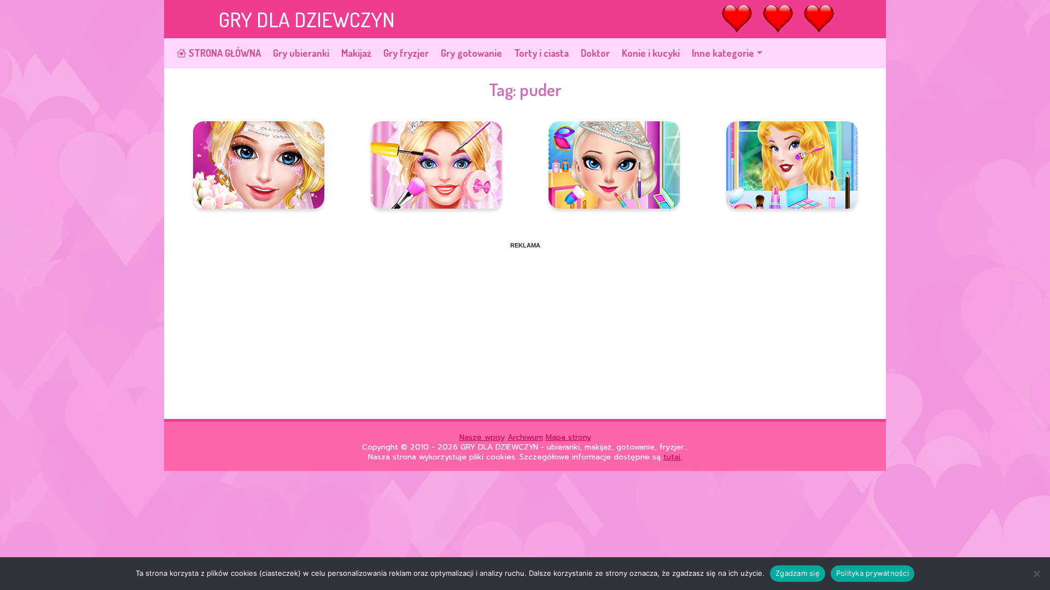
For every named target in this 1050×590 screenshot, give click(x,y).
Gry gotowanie (471, 53)
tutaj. (672, 457)
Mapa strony (568, 437)
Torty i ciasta (541, 53)
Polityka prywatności (872, 573)
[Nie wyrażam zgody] (1036, 573)
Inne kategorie (723, 53)
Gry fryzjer (406, 53)
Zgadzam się (797, 573)
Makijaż (356, 53)
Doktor (595, 53)
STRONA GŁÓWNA (223, 53)
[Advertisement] (525, 326)
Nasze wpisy (482, 437)
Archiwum (525, 437)
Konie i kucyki (651, 53)
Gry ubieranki (301, 53)
